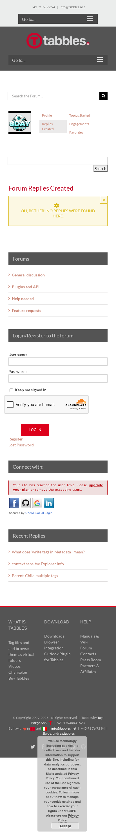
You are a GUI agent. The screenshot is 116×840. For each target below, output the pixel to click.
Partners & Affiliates (89, 668)
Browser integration (54, 645)
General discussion (28, 274)
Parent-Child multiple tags (35, 575)
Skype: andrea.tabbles (59, 733)
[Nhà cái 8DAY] (19, 114)
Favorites (76, 132)
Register (15, 439)
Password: (17, 371)
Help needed (23, 298)
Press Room (90, 659)
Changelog (17, 672)
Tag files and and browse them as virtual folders (21, 651)
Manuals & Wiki (89, 639)
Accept (65, 825)
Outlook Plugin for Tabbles (57, 656)
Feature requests (26, 310)
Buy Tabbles (18, 678)
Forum (86, 647)
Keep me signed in (30, 389)
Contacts (88, 653)
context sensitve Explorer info (38, 563)
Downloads (54, 636)
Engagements (79, 124)
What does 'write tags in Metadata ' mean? (48, 551)
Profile (47, 115)
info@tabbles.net (72, 7)
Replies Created (48, 126)
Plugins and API (25, 286)
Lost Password (21, 444)
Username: (17, 354)
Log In (35, 429)
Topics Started (79, 115)
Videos (14, 666)
